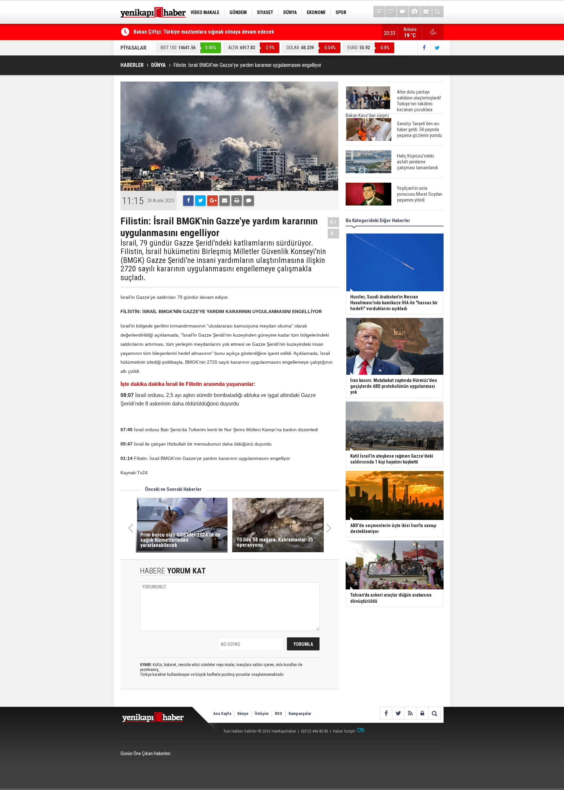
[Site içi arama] (438, 11)
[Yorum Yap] (248, 200)
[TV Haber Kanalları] (391, 11)
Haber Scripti (344, 731)
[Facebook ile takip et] (424, 47)
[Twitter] (200, 200)
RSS (278, 713)
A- (334, 233)
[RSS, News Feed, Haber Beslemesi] (410, 713)
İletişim (262, 713)
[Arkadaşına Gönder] (224, 200)
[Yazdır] (236, 200)
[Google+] (212, 200)
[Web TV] (402, 11)
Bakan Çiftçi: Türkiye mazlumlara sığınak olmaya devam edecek (203, 32)
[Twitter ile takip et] (437, 47)
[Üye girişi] (422, 713)
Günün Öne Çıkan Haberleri (145, 753)
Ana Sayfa (222, 713)
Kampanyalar (300, 713)
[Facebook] (188, 200)
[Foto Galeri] (414, 11)
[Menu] (379, 11)
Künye (242, 713)
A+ (333, 222)
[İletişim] (426, 11)
